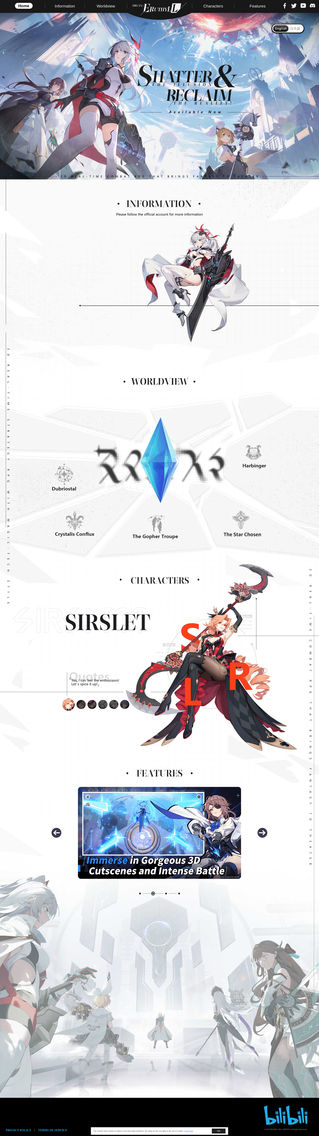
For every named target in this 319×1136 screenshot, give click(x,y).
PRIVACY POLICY (18, 1130)
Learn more (188, 1131)
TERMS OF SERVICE (52, 1130)
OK (218, 1131)
